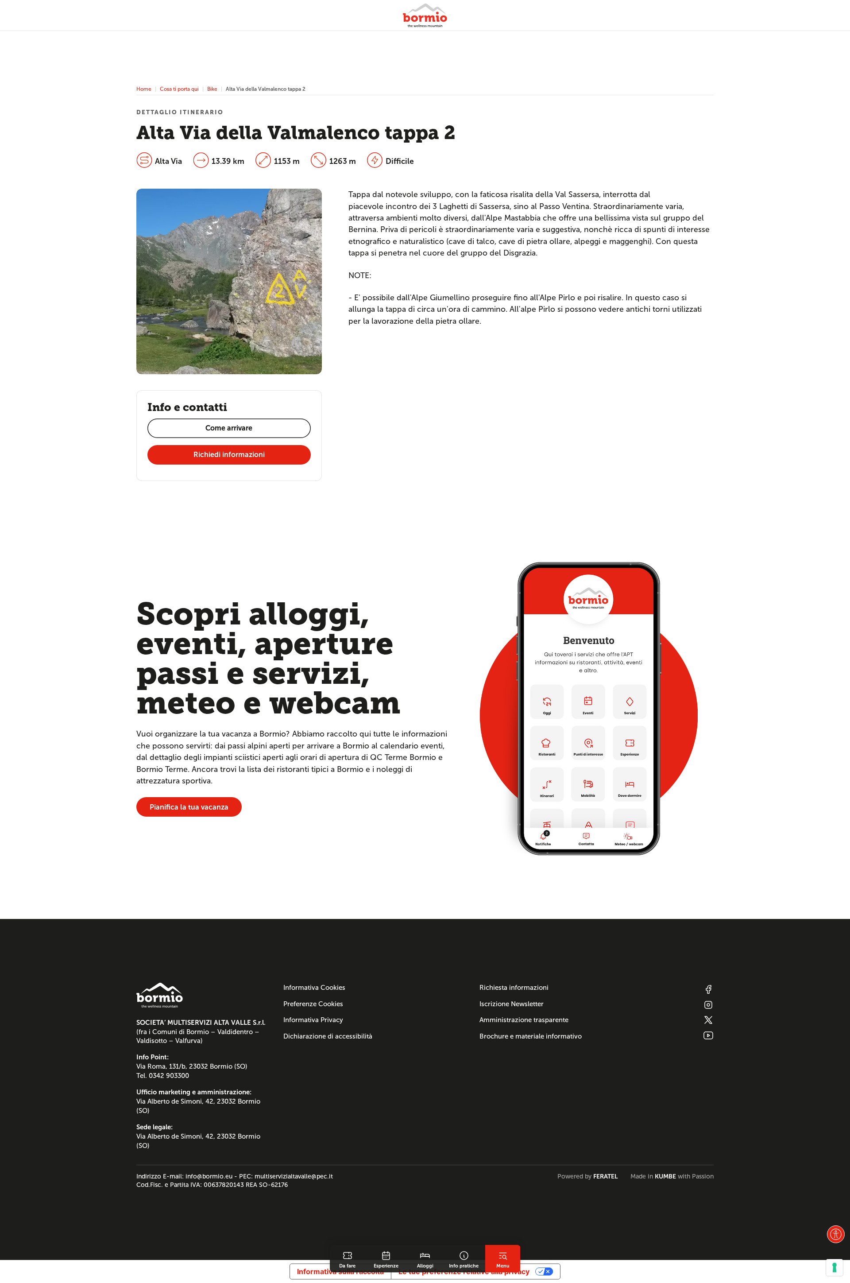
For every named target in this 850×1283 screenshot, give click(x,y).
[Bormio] (425, 15)
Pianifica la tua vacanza (189, 807)
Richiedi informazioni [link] (229, 454)
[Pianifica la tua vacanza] (588, 708)
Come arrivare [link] (228, 428)
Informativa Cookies (314, 987)
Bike (212, 89)
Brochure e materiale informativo (530, 1036)
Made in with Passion (672, 1176)
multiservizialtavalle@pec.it (294, 1176)
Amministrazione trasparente (523, 1019)
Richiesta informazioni (514, 987)
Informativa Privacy (313, 1019)
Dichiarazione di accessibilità (327, 1036)
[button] (836, 1234)
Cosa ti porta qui (179, 89)
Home (143, 89)
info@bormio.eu (208, 1176)
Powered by (587, 1176)
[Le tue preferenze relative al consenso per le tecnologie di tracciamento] (834, 1267)
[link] (347, 1259)
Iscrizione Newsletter (511, 1004)
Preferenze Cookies (313, 1004)
